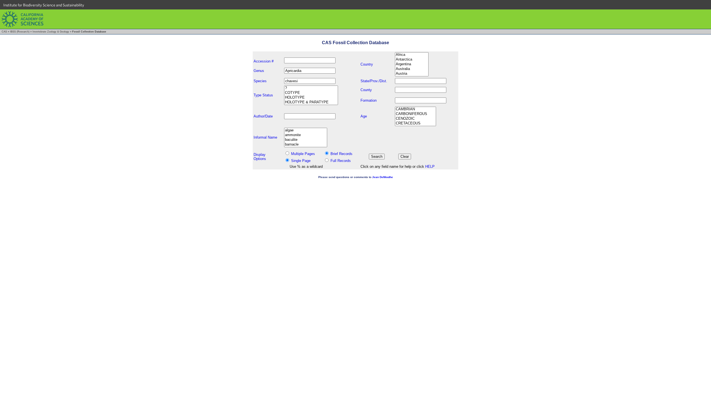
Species (260, 81)
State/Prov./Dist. (373, 81)
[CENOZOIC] (415, 118)
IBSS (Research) (19, 31)
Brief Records (341, 154)
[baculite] (305, 140)
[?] (311, 88)
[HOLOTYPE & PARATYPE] (311, 102)
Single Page (301, 161)
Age (363, 116)
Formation (368, 100)
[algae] (305, 130)
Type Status (263, 95)
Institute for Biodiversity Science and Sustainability (43, 5)
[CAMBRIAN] (415, 109)
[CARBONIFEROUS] (415, 114)
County (366, 90)
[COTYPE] (311, 93)
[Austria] (411, 73)
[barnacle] (305, 144)
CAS (4, 31)
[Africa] (411, 54)
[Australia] (411, 69)
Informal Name (265, 137)
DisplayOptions (260, 156)
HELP (430, 166)
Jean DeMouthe (382, 177)
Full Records (341, 161)
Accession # (264, 61)
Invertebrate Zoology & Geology (50, 31)
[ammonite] (305, 135)
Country (366, 64)
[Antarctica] (411, 59)
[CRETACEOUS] (415, 123)
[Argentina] (411, 64)
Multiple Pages (303, 154)
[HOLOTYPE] (311, 97)
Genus (259, 71)
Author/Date (263, 116)
